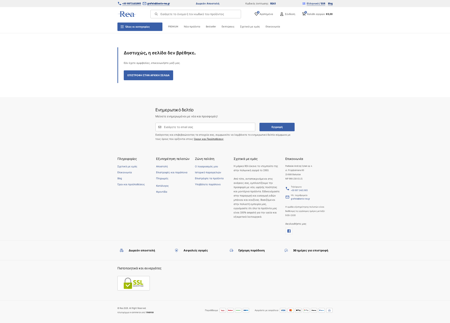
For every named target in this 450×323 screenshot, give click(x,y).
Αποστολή (162, 166)
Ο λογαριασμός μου (206, 166)
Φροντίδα (161, 191)
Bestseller (211, 26)
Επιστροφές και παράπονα (171, 172)
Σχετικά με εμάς (250, 26)
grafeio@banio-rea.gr (158, 3)
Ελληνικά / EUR (316, 3)
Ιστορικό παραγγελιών (208, 172)
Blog (330, 3)
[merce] (150, 312)
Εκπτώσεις (228, 26)
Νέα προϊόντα (192, 26)
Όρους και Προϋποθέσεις (209, 139)
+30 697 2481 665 (299, 190)
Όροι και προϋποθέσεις (131, 184)
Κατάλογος (162, 185)
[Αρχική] (127, 14)
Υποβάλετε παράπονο (208, 184)
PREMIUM (173, 26)
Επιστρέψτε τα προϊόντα (209, 178)
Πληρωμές (162, 178)
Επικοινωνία (273, 26)
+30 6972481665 (131, 3)
